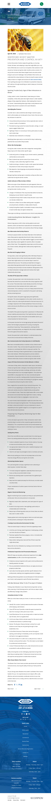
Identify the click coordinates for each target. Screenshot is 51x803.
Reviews (25, 756)
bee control (34, 79)
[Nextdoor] (29, 714)
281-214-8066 (25, 708)
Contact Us (25, 752)
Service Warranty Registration (25, 749)
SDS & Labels (25, 730)
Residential (25, 734)
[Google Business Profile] (26, 714)
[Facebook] (22, 714)
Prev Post (11, 689)
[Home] (25, 4)
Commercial (25, 737)
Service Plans (25, 741)
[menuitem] (9, 800)
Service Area (25, 745)
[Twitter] (24, 714)
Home (25, 726)
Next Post (37, 689)
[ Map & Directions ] (16, 769)
